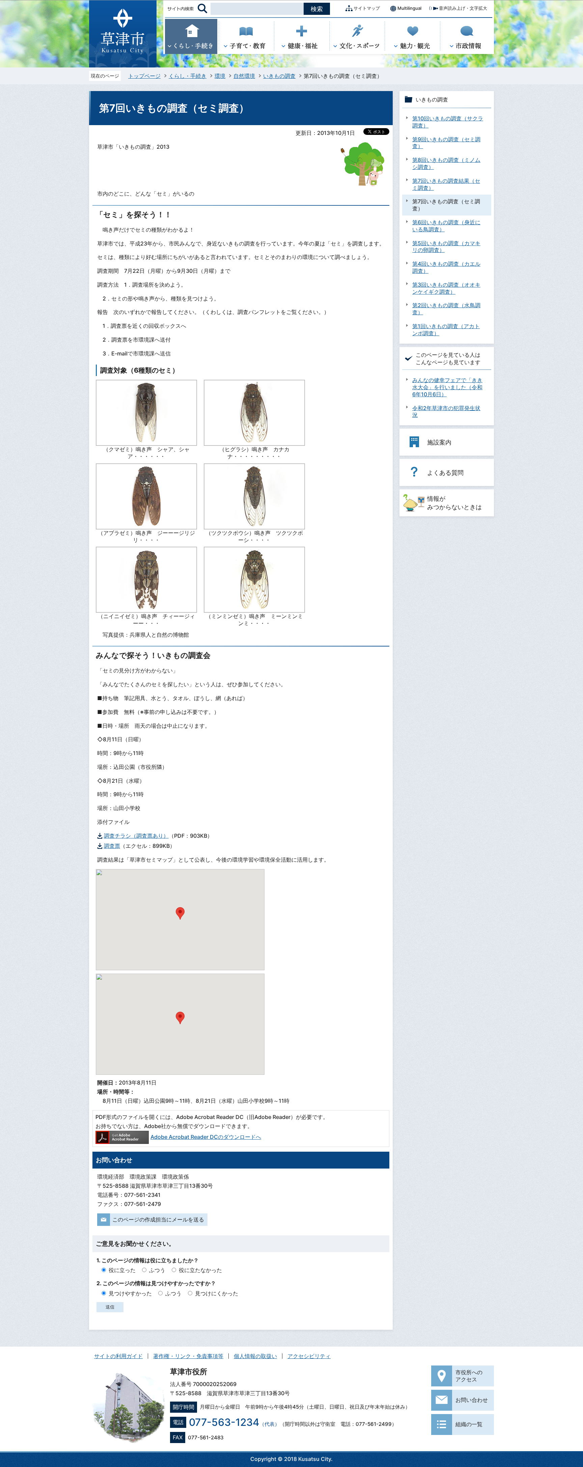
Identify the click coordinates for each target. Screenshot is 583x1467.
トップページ (144, 76)
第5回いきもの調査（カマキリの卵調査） (446, 247)
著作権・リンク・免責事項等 (188, 1356)
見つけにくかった (216, 1293)
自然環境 (244, 76)
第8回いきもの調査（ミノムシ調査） (446, 163)
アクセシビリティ (309, 1356)
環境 (220, 76)
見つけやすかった (130, 1293)
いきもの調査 (279, 76)
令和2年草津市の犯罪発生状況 (446, 412)
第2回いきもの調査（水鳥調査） (446, 309)
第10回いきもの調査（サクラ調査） (447, 122)
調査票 (112, 845)
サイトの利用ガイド (118, 1356)
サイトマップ (367, 8)
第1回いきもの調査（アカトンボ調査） (446, 330)
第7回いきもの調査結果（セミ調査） (446, 184)
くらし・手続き (187, 76)
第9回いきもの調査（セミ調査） (446, 143)
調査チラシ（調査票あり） (136, 835)
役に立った (122, 1270)
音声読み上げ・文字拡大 (463, 8)
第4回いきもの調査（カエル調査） (446, 267)
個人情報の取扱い (255, 1356)
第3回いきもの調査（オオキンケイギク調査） (446, 288)
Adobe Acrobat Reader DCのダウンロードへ (205, 1136)
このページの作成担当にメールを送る (158, 1219)
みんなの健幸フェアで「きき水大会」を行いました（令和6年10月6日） (447, 387)
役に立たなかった (200, 1270)
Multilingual (409, 8)
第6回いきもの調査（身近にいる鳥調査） (446, 226)
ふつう (157, 1270)
